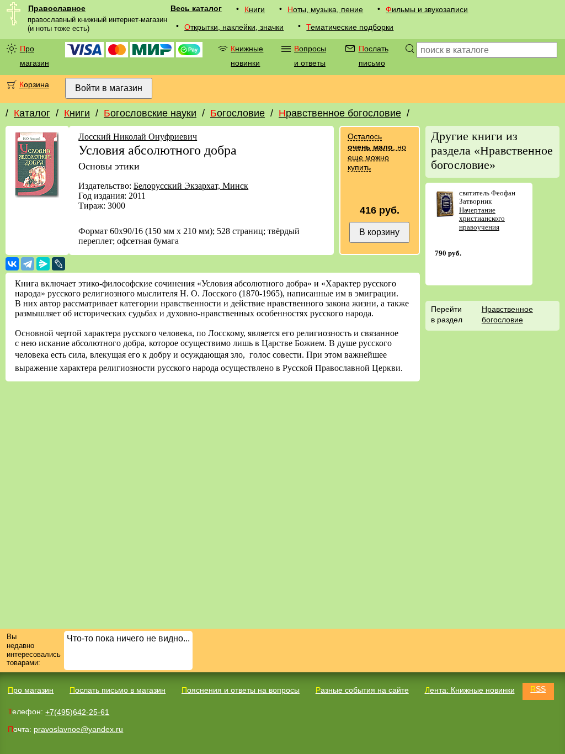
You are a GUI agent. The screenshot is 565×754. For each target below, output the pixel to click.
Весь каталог (196, 8)
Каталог (32, 113)
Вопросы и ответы (310, 55)
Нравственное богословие (340, 113)
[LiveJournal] (58, 263)
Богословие (237, 113)
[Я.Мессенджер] (43, 263)
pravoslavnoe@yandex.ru (78, 729)
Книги (254, 9)
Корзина (34, 84)
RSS (538, 688)
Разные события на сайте (362, 690)
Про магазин (34, 55)
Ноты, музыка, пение (325, 9)
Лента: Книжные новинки (470, 690)
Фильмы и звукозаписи (427, 9)
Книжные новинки (247, 55)
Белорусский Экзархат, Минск (191, 185)
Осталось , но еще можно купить (377, 152)
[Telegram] (27, 263)
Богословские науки (150, 113)
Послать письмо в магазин (118, 690)
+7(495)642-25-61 (77, 711)
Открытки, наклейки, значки (234, 27)
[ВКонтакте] (12, 263)
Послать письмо (373, 55)
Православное (57, 8)
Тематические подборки (349, 27)
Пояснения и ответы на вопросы (241, 690)
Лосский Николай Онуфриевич (137, 136)
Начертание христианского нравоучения (482, 218)
